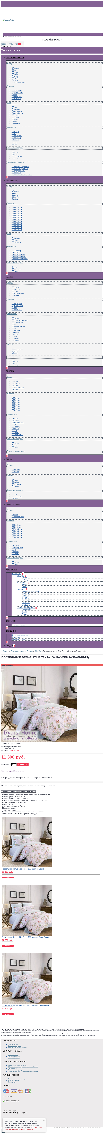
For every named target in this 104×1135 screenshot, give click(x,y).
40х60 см (16, 400)
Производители (13, 1044)
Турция (24, 614)
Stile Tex (16, 78)
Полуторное (17, 304)
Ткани (9, 103)
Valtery (15, 80)
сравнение (19, 771)
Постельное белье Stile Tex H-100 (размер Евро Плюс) (25, 937)
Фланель (16, 123)
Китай (15, 154)
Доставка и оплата (14, 1056)
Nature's (16, 295)
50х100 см (26, 598)
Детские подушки (18, 639)
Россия (15, 158)
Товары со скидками (14, 1046)
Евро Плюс (17, 97)
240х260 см (17, 226)
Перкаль (16, 115)
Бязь (15, 107)
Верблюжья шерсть (20, 320)
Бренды (10, 64)
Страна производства (15, 148)
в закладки (8, 771)
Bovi (14, 70)
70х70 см (16, 410)
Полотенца (16, 574)
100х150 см (26, 605)
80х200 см (17, 525)
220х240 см (17, 222)
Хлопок (16, 142)
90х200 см (17, 527)
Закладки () (12, 1082)
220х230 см (17, 220)
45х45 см (16, 402)
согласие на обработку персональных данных (23, 1128)
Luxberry (16, 76)
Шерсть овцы (18, 435)
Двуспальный (18, 93)
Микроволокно (18, 423)
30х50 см (25, 594)
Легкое (15, 351)
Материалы (11, 127)
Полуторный (17, 91)
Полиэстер (17, 138)
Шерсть (16, 338)
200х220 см (17, 218)
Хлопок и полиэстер (20, 259)
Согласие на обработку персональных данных (23, 1071)
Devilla (24, 578)
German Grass (18, 293)
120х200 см (17, 529)
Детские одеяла (18, 637)
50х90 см (25, 596)
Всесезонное (18, 349)
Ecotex (15, 72)
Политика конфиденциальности (18, 1070)
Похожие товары (27, 791)
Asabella (16, 68)
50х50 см (16, 404)
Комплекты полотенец (30, 591)
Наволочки (17, 173)
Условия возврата (14, 1058)
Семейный (17, 99)
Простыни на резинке (21, 167)
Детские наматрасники (20, 635)
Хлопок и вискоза (19, 257)
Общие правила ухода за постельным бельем (23, 1067)
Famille (15, 74)
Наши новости (12, 1068)
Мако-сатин (17, 111)
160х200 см (17, 533)
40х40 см (16, 398)
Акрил (15, 480)
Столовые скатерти (19, 625)
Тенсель (16, 140)
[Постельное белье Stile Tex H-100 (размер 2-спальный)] (39, 741)
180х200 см (17, 535)
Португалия (17, 156)
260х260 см (17, 228)
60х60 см (16, 408)
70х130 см (26, 600)
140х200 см (17, 531)
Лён (14, 134)
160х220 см (17, 211)
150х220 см (17, 209)
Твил (15, 121)
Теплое (15, 353)
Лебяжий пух (18, 322)
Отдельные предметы (15, 162)
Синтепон (16, 330)
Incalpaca (16, 470)
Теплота (10, 344)
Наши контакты (13, 1055)
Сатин (15, 119)
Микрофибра (18, 113)
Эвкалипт (16, 340)
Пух (14, 328)
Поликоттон (17, 136)
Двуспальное (18, 306)
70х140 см (26, 603)
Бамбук (16, 132)
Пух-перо (16, 427)
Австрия (16, 152)
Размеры (10, 86)
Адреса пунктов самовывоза (17, 1047)
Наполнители (12, 314)
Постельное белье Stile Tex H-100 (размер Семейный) (25, 1005)
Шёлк (15, 144)
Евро (15, 95)
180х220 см (17, 216)
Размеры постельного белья (17, 1065)
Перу (15, 494)
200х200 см (17, 537)
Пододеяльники (19, 171)
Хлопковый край (19, 82)
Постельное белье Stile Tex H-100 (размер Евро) (23, 869)
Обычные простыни (20, 169)
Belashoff (16, 289)
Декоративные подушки (16, 451)
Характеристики (9, 791)
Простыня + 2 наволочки (22, 175)
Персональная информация (17, 1079)
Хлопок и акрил (19, 255)
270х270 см (17, 230)
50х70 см (16, 406)
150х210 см (17, 207)
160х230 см (17, 213)
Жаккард (16, 109)
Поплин (16, 117)
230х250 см (17, 224)
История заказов (13, 1080)
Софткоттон (17, 242)
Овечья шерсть (19, 326)
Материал (10, 476)
